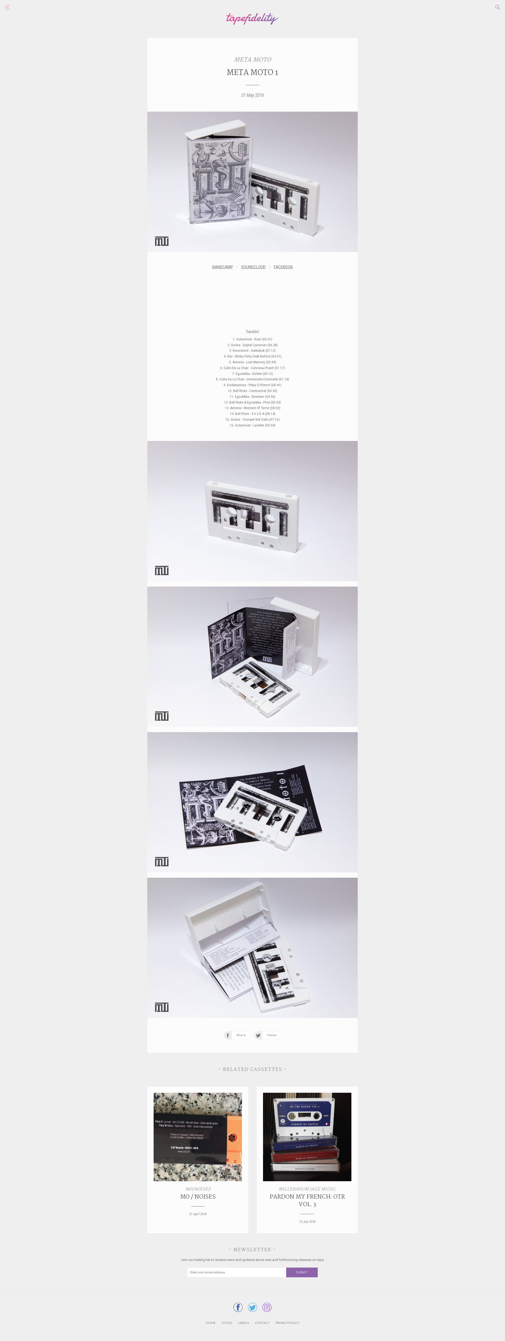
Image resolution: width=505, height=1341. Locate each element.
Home (211, 1323)
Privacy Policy (287, 1323)
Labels (243, 1323)
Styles (227, 1323)
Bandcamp (222, 267)
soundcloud (253, 267)
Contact (262, 1323)
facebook (283, 267)
